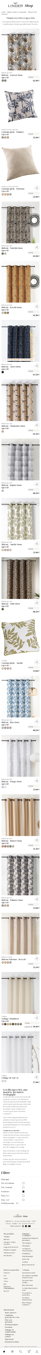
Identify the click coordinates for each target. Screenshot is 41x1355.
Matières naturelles (11, 1270)
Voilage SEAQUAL (10, 1077)
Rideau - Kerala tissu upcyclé (11, 308)
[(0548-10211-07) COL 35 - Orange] (5, 137)
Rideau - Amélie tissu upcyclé (11, 545)
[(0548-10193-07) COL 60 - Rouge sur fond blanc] (8, 668)
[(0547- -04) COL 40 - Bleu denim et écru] (8, 846)
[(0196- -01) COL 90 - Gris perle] (18, 1024)
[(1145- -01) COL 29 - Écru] (5, 1081)
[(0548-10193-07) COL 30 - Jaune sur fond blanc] (2, 668)
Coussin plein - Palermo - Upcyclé (13, 190)
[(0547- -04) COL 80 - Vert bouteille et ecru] (10, 846)
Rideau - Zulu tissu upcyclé (10, 604)
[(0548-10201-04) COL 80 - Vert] (10, 728)
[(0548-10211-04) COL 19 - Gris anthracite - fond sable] (2, 905)
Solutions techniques (26, 1234)
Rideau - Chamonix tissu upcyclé (13, 427)
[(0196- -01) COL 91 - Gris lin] (21, 1024)
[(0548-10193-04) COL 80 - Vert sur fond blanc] (10, 550)
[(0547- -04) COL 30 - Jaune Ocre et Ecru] (2, 846)
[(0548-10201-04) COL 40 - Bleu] (5, 728)
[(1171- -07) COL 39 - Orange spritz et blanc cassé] (8, 194)
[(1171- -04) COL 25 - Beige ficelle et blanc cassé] (2, 962)
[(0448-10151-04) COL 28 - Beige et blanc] (5, 253)
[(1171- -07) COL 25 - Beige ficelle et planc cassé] (2, 194)
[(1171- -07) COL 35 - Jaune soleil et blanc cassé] (5, 194)
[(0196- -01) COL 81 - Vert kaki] (15, 1024)
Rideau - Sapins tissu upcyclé (11, 486)
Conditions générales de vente (12, 1316)
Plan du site (9, 1339)
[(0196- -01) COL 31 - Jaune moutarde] (10, 1024)
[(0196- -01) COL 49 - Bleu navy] (13, 1024)
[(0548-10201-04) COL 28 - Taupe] (2, 728)
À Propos (25, 1270)
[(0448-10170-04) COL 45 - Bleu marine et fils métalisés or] (2, 372)
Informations (9, 1310)
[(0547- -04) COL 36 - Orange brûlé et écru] (5, 846)
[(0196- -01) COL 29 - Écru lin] (8, 1024)
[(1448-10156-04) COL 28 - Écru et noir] (2, 313)
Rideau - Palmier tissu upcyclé (12, 901)
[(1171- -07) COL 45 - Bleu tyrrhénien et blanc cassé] (10, 194)
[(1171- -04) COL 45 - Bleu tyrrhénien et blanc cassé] (10, 962)
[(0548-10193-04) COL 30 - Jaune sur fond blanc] (2, 550)
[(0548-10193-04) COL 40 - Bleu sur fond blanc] (5, 550)
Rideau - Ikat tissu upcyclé (10, 723)
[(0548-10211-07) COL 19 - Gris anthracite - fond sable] (2, 137)
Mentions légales (11, 1325)
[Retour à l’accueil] (20, 5)
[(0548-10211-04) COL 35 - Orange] (5, 905)
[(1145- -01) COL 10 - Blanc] (2, 1081)
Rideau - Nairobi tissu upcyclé (11, 249)
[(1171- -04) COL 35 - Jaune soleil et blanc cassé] (5, 962)
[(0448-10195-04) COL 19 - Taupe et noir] (2, 609)
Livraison (8, 1327)
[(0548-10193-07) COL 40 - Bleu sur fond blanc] (5, 668)
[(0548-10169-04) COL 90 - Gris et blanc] (2, 490)
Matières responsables (9, 1287)
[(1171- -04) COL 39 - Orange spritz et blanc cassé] (8, 962)
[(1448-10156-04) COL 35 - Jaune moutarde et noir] (5, 313)
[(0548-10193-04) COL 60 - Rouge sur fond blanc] (8, 550)
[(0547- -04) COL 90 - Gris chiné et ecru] (13, 846)
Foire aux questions (8, 1321)
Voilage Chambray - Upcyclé (10, 1019)
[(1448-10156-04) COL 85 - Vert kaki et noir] (8, 313)
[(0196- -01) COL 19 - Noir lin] (5, 1024)
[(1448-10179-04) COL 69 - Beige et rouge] (2, 431)
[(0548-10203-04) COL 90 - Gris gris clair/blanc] (5, 787)
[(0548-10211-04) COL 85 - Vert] (8, 905)
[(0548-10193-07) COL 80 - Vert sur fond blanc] (10, 668)
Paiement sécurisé (12, 1342)
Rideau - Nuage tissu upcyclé (11, 782)
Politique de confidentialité (10, 1331)
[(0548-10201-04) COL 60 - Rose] (8, 728)
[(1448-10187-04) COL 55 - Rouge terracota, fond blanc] (5, 80)
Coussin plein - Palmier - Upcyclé (13, 133)
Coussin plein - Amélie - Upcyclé (12, 664)
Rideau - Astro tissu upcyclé (11, 367)
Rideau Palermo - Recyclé (13, 959)
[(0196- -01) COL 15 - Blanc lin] (2, 1024)
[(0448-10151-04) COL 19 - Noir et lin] (2, 253)
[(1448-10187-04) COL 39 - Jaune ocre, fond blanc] (2, 80)
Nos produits (9, 1234)
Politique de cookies (9, 1336)
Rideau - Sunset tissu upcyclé (11, 842)
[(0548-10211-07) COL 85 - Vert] (8, 137)
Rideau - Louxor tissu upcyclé (11, 76)
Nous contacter (16, 1226)
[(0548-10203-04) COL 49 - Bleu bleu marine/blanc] (2, 787)
